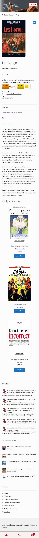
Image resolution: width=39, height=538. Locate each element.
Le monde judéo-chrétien (11, 499)
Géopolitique (7, 496)
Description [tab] (5, 107)
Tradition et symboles (10, 509)
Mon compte (6, 535)
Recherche (19, 535)
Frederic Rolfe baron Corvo (14, 94)
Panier (30, 533)
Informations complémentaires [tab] (12, 112)
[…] (31, 395)
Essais (11, 15)
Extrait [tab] (4, 118)
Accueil (6, 15)
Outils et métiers (9, 505)
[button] (34, 22)
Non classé (7, 512)
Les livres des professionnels (12, 502)
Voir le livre (19, 256)
